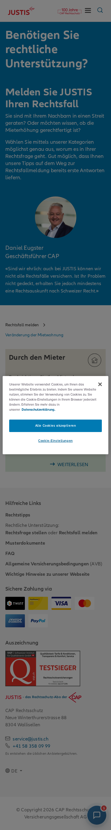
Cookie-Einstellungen (55, 441)
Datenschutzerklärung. (38, 409)
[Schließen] (100, 384)
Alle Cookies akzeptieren (55, 425)
